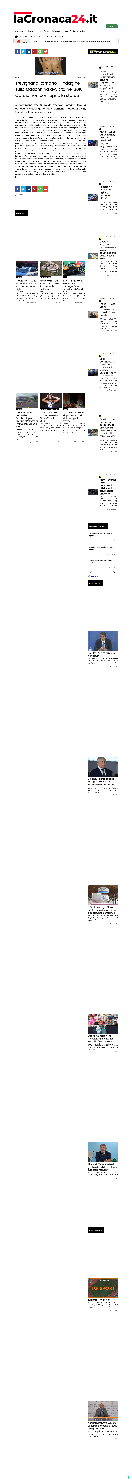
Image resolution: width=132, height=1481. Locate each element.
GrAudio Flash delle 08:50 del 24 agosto (101, 548)
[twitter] (23, 51)
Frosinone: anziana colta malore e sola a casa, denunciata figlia (26, 284)
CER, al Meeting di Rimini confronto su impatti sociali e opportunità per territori (102, 910)
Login (112, 26)
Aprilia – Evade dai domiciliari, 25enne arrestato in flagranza (107, 137)
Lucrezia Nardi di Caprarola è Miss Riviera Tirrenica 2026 (49, 416)
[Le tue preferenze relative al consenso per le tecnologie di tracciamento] (128, 1477)
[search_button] (117, 36)
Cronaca (46, 36)
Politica (37, 36)
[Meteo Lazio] (94, 576)
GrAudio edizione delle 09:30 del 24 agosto (102, 535)
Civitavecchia (57, 31)
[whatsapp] (40, 51)
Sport (53, 36)
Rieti (66, 31)
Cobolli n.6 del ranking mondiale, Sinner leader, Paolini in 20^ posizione (100, 1038)
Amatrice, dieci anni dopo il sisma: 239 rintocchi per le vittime (73, 416)
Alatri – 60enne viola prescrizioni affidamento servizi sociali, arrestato (108, 486)
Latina (82, 31)
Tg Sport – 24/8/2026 (99, 1300)
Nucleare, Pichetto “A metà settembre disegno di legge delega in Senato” (102, 1426)
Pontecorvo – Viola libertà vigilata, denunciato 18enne (107, 192)
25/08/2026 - (38, 41)
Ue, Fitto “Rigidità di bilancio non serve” (102, 654)
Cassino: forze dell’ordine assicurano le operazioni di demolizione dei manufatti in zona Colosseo (108, 428)
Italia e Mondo (20, 31)
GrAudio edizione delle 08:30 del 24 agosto (102, 561)
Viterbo (46, 31)
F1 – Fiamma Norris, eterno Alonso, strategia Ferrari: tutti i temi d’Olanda (73, 284)
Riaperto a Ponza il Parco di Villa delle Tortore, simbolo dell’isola (49, 284)
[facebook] (17, 51)
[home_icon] (16, 36)
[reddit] (45, 51)
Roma (39, 31)
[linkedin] (28, 51)
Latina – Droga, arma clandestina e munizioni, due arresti (108, 309)
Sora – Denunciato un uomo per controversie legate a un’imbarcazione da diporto (108, 367)
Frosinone (74, 31)
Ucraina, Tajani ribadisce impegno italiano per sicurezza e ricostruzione (101, 781)
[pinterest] (34, 51)
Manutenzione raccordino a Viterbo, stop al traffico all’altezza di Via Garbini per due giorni (27, 419)
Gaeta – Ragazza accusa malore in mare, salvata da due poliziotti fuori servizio (108, 250)
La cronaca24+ (26, 36)
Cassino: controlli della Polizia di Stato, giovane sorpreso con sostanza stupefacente (107, 80)
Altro (60, 36)
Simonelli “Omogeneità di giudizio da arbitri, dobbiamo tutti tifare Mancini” (103, 1167)
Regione (31, 31)
